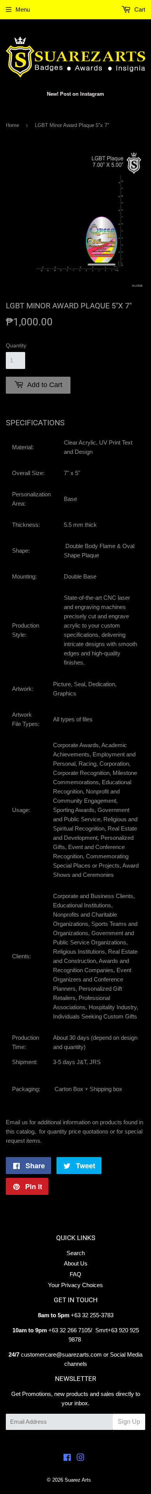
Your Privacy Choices (75, 1285)
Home (12, 125)
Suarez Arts (78, 1480)
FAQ (75, 1274)
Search (76, 1253)
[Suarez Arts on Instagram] (80, 1458)
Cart (139, 9)
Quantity (16, 345)
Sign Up (129, 1421)
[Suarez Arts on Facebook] (67, 1458)
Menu (22, 9)
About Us (76, 1263)
